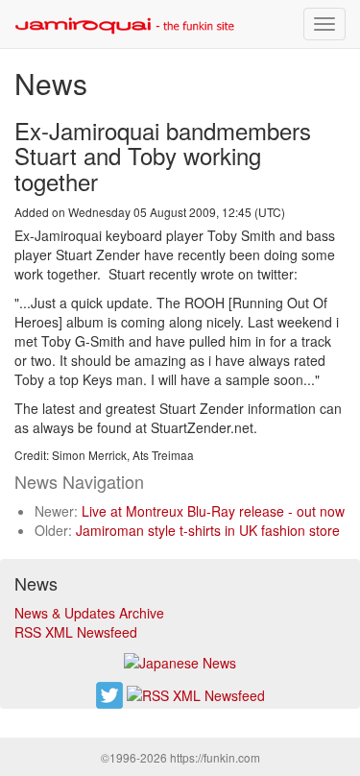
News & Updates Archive (89, 612)
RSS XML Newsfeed (75, 632)
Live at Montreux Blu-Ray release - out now (213, 511)
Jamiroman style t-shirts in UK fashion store (208, 530)
